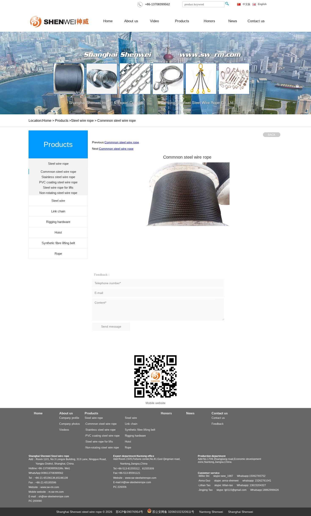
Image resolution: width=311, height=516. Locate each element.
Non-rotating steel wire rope (58, 193)
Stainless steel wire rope (58, 177)
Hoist (128, 441)
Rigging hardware (135, 435)
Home (108, 21)
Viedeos (64, 429)
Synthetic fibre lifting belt (140, 429)
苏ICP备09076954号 (129, 511)
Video (154, 21)
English (262, 4)
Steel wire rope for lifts (58, 187)
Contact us (256, 21)
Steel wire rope (94, 417)
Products (182, 21)
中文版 (246, 4)
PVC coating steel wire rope (58, 182)
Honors (209, 21)
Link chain (131, 423)
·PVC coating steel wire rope (102, 435)
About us (131, 21)
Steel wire (131, 417)
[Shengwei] (60, 21)
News (232, 21)
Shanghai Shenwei (240, 511)
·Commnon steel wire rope (101, 423)
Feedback (218, 423)
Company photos (69, 423)
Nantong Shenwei (211, 511)
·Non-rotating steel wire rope (102, 447)
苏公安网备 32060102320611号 (172, 511)
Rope (128, 447)
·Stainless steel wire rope (100, 429)
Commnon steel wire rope (58, 171)
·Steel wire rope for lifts (99, 441)
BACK (271, 134)
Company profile (69, 417)
